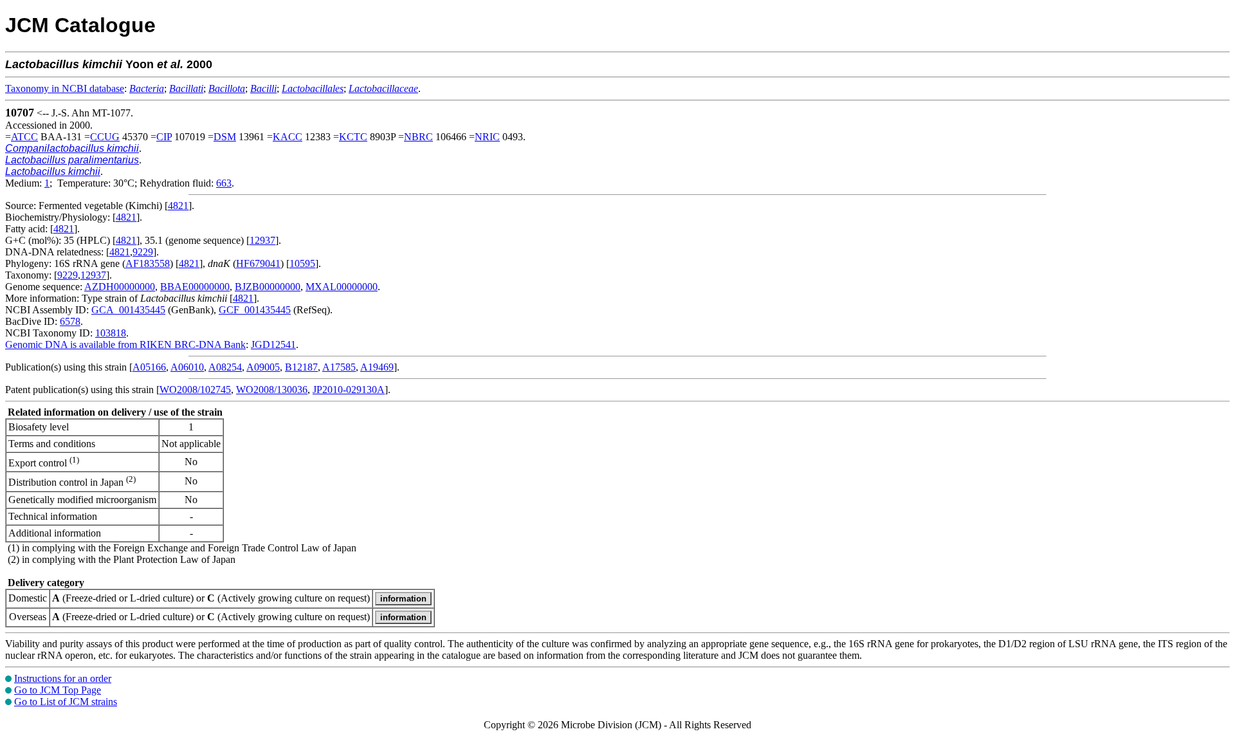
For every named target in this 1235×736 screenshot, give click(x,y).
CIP (164, 136)
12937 (262, 240)
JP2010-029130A (349, 389)
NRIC (487, 136)
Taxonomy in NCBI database (64, 88)
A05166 (149, 367)
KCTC (353, 136)
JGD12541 (273, 344)
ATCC (24, 136)
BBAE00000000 (195, 286)
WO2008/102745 (195, 389)
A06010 (187, 367)
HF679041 (258, 263)
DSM (225, 136)
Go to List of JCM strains (65, 701)
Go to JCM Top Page (57, 690)
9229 (143, 251)
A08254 (225, 367)
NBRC (418, 136)
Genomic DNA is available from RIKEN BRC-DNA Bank (125, 344)
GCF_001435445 (255, 309)
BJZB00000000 (267, 286)
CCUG (105, 136)
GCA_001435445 (128, 309)
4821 (178, 205)
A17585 (339, 367)
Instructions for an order (62, 678)
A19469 (377, 367)
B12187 (301, 367)
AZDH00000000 (119, 286)
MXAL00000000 (342, 286)
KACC (287, 136)
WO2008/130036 (271, 389)
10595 (302, 263)
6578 (70, 321)
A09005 (263, 367)
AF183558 (147, 263)
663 (224, 183)
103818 (110, 332)
